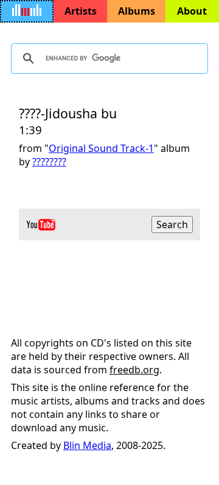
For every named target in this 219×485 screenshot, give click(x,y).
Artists (80, 11)
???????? (49, 161)
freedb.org (134, 369)
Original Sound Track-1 (101, 148)
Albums (136, 11)
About (192, 11)
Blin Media (87, 445)
